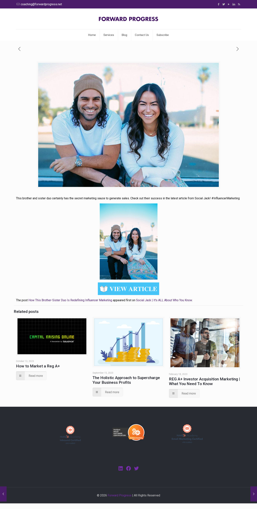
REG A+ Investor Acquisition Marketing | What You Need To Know (204, 381)
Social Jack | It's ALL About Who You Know (164, 300)
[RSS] (239, 4)
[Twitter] (224, 4)
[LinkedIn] (234, 4)
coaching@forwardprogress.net (41, 4)
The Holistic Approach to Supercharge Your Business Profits (126, 380)
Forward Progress (120, 495)
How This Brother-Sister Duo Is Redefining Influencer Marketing (70, 300)
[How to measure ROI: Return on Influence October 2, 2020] (253, 493)
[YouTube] (229, 4)
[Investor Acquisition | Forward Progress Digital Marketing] (128, 18)
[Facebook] (219, 4)
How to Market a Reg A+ (38, 366)
